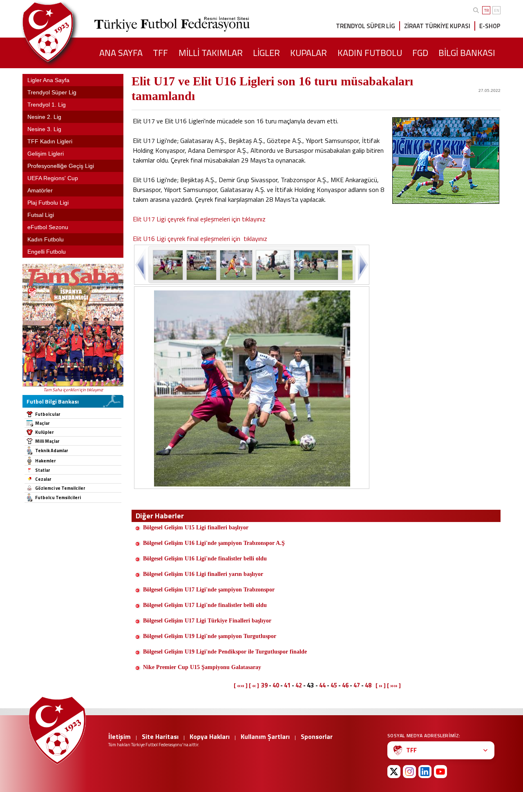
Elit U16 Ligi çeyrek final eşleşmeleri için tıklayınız (200, 238)
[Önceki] (141, 264)
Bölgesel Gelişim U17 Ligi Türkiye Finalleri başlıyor (207, 621)
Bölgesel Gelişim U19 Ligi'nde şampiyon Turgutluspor (209, 636)
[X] (393, 771)
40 (276, 685)
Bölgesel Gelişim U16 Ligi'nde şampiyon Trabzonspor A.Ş (214, 543)
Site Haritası (160, 736)
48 (368, 685)
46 (345, 685)
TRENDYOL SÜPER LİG (365, 26)
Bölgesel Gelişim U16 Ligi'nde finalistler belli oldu (205, 559)
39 (264, 685)
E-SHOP (490, 26)
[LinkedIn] (424, 771)
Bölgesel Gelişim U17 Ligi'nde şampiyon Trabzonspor (209, 590)
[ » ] (380, 685)
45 (334, 685)
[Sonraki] (362, 264)
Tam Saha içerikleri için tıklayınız (73, 389)
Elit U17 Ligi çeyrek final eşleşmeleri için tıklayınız (199, 219)
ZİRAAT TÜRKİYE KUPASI (437, 26)
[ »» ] (394, 685)
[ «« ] (241, 685)
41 (287, 685)
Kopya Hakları (210, 736)
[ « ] (254, 685)
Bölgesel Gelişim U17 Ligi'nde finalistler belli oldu (205, 605)
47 (356, 685)
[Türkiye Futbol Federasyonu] (61, 32)
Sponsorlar (317, 736)
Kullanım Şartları (265, 736)
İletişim (119, 736)
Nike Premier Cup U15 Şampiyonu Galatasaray (202, 667)
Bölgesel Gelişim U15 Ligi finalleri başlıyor (195, 527)
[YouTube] (440, 771)
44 (322, 685)
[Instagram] (409, 771)
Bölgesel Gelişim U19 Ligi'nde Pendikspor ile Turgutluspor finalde (225, 652)
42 (298, 685)
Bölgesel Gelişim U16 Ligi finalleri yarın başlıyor (203, 574)
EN (496, 10)
